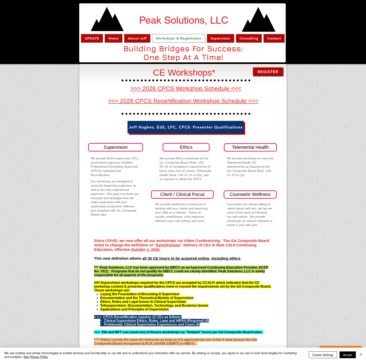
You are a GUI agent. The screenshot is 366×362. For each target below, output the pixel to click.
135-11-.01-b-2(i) (189, 175)
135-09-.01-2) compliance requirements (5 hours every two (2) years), (184, 166)
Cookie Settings (322, 355)
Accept (347, 355)
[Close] (360, 355)
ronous (173, 245)
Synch (161, 245)
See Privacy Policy (36, 357)
